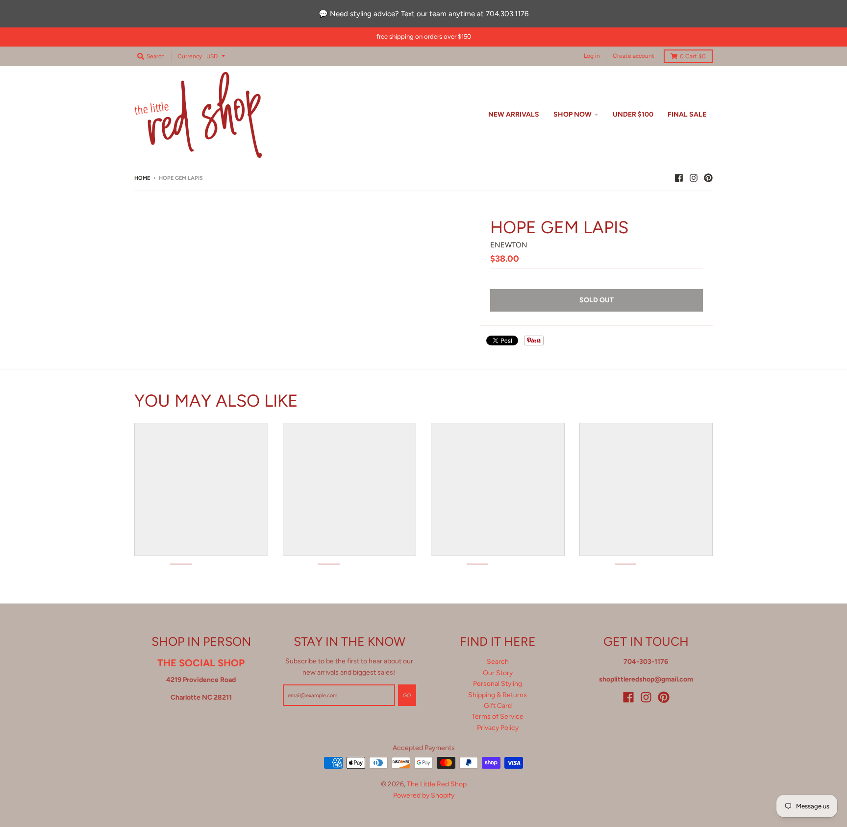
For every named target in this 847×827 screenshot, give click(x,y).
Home (142, 178)
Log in (592, 55)
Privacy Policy (498, 728)
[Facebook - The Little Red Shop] (678, 177)
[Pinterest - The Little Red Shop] (708, 177)
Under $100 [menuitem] (633, 114)
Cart (693, 56)
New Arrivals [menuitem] (513, 114)
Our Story (498, 673)
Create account (633, 55)
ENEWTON (508, 245)
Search (498, 661)
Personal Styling (497, 684)
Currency (189, 56)
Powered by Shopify (423, 795)
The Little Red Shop (437, 784)
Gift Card (498, 706)
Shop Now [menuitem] (572, 114)
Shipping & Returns (497, 695)
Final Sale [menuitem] (687, 114)
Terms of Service (497, 716)
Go (407, 695)
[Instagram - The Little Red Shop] (693, 177)
